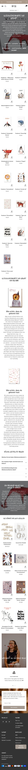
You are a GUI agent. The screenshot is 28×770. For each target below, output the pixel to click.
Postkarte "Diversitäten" (7, 215)
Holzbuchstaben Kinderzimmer (7, 543)
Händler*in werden (6, 740)
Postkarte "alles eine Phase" (7, 244)
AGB (16, 735)
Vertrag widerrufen (21, 746)
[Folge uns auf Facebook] (3, 721)
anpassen (4, 759)
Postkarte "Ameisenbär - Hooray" (7, 134)
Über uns (17, 720)
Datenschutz (18, 740)
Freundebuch (7, 570)
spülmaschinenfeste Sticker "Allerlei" (21, 599)
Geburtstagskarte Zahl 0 (7, 105)
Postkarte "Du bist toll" (20, 189)
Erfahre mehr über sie (14, 664)
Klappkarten (15, 43)
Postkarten (22, 43)
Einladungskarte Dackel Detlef (7, 162)
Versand (4, 737)
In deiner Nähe (18, 723)
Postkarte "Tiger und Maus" (21, 216)
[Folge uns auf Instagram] (6, 721)
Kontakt (3, 735)
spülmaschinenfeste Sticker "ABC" (7, 599)
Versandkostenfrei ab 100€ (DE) (14, 2)
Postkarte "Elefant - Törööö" (21, 106)
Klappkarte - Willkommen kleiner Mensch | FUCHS (7, 78)
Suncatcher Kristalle (21, 542)
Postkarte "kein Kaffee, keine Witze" (21, 627)
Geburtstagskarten (16, 48)
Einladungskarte (6, 48)
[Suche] (5, 6)
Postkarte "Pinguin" (21, 161)
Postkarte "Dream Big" (20, 133)
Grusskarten (7, 43)
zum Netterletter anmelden (19, 726)
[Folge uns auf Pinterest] (9, 721)
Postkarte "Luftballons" (21, 77)
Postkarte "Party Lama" (7, 271)
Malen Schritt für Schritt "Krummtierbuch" (21, 571)
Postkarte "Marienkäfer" (21, 243)
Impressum (18, 742)
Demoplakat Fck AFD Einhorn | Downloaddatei (7, 627)
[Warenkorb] (25, 6)
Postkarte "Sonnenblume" (7, 189)
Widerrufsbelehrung (20, 737)
